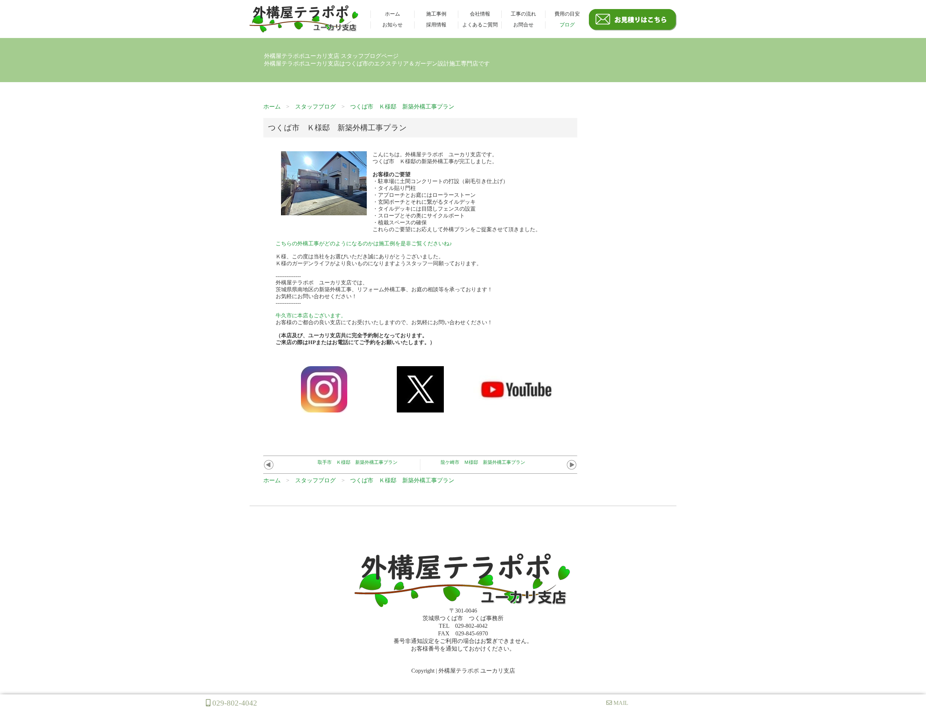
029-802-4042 (234, 703)
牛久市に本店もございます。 (311, 315)
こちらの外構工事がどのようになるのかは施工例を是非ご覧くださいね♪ (364, 243)
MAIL (620, 703)
